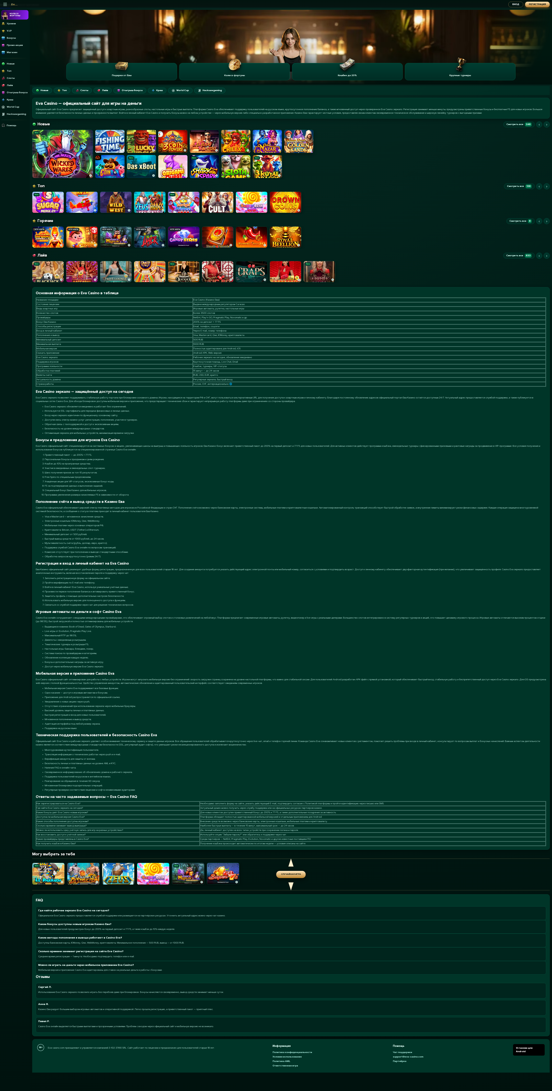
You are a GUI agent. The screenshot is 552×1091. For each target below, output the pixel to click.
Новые (44, 90)
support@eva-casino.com (408, 1057)
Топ (64, 90)
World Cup (182, 90)
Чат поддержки (402, 1052)
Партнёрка (399, 1061)
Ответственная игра (285, 1066)
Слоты (84, 90)
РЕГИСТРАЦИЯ (537, 4)
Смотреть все (518, 124)
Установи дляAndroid (524, 1050)
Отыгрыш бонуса (132, 90)
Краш (159, 90)
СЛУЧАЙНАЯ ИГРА (291, 874)
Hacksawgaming (212, 90)
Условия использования (287, 1057)
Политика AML (281, 1061)
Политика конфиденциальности (292, 1052)
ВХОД (515, 4)
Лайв (105, 90)
